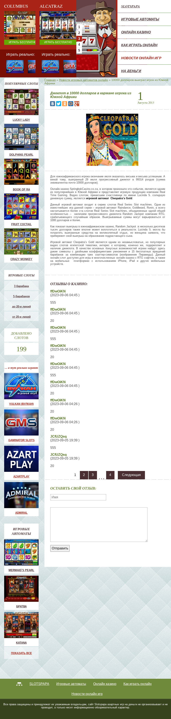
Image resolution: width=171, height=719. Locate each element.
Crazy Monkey (55, 26)
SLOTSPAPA (130, 6)
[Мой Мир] (70, 103)
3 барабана (21, 286)
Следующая (131, 475)
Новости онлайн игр (141, 58)
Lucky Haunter (55, 32)
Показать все (21, 653)
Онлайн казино (136, 32)
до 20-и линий (21, 306)
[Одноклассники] (64, 103)
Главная (50, 80)
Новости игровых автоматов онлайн (83, 80)
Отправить (60, 548)
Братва (21, 606)
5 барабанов (21, 296)
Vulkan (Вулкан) (21, 403)
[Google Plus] (76, 103)
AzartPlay (21, 476)
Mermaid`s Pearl (21, 570)
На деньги (131, 71)
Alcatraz (51, 39)
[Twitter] (58, 103)
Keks (49, 36)
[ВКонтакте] (52, 103)
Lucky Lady (21, 119)
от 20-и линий (21, 316)
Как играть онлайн (139, 45)
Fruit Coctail (53, 29)
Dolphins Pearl (21, 154)
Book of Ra (21, 189)
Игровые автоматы (140, 19)
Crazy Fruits (53, 42)
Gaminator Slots (21, 440)
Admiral (21, 512)
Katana (21, 642)
